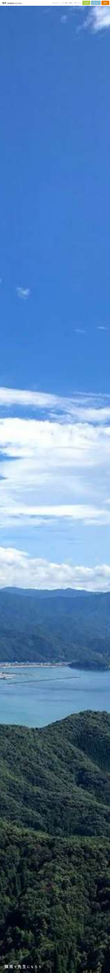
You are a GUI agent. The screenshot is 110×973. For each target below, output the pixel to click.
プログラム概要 (64, 2)
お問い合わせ (95, 2)
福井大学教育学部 (105, 3)
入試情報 (86, 2)
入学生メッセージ (77, 2)
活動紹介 (71, 2)
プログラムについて (56, 2)
